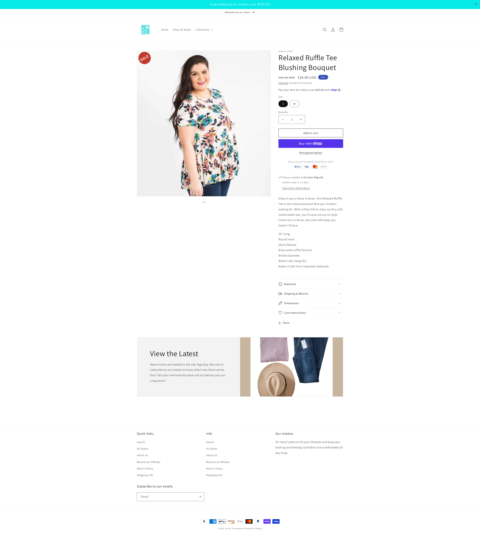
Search (141, 442)
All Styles (142, 448)
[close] (475, 4)
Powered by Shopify (253, 528)
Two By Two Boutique (234, 528)
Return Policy (145, 468)
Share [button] (286, 322)
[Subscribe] (200, 496)
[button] (203, 30)
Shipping (283, 82)
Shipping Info (145, 475)
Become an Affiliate (148, 462)
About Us (142, 455)
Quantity (283, 112)
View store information (296, 188)
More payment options (310, 152)
